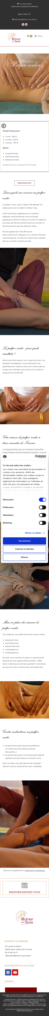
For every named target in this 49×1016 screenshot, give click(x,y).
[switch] (42, 507)
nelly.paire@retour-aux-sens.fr (25, 19)
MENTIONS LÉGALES (24, 1011)
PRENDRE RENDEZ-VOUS (24, 892)
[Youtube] (26, 24)
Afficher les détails (33, 533)
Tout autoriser (24, 541)
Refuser (24, 557)
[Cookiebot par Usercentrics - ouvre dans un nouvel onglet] (35, 456)
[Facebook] (23, 24)
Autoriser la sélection (24, 549)
